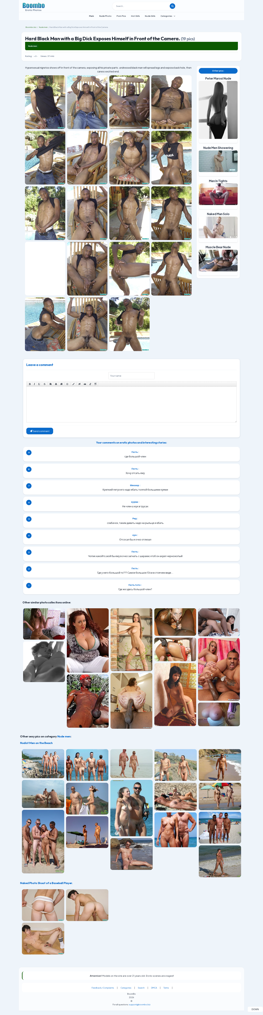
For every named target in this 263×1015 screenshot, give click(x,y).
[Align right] (61, 384)
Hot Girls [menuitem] (135, 16)
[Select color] (73, 384)
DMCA (154, 988)
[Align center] (56, 384)
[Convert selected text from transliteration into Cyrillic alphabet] (90, 384)
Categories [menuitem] (166, 16)
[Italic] (34, 384)
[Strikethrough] (44, 384)
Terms (166, 988)
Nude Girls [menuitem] (150, 16)
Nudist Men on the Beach (36, 743)
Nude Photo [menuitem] (105, 16)
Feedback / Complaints (103, 988)
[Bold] (29, 384)
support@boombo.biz (139, 1004)
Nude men (32, 46)
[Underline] (39, 384)
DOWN (257, 1009)
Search (141, 988)
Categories (126, 988)
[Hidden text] (79, 384)
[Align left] (50, 384)
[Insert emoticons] (67, 384)
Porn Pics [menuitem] (121, 16)
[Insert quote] (85, 384)
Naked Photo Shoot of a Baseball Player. (46, 883)
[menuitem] (91, 16)
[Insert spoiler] (95, 384)
